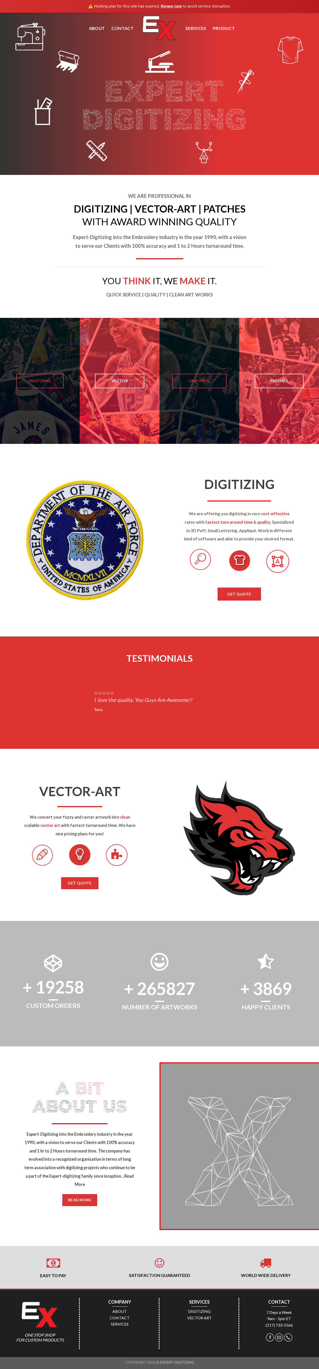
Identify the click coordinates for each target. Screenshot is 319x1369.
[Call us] (288, 1337)
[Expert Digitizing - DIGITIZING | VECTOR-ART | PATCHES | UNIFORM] (159, 28)
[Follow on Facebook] (270, 1337)
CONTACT (122, 28)
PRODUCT (224, 28)
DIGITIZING (199, 1311)
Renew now (171, 6)
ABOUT (97, 28)
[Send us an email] (279, 1337)
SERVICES (195, 28)
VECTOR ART (199, 1317)
